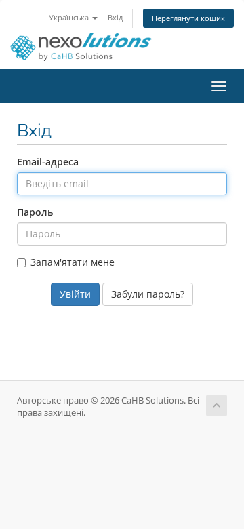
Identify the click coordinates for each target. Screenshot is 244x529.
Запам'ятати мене (72, 262)
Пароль (35, 211)
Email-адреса (48, 161)
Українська (70, 17)
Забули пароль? (147, 294)
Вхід (115, 17)
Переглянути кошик (188, 18)
